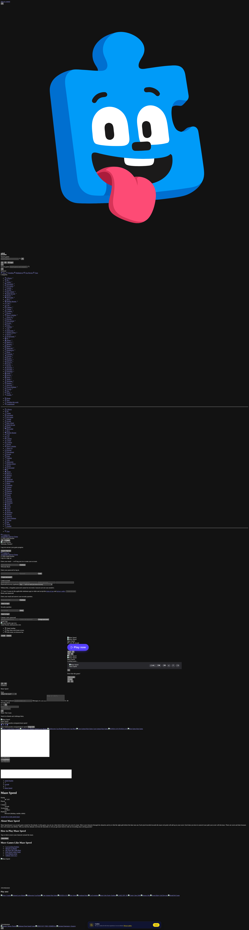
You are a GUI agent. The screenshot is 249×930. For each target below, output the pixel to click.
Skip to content (5, 1)
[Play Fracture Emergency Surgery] (66, 921)
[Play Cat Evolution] (93, 893)
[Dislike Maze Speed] (73, 652)
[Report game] (173, 665)
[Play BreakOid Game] (174, 893)
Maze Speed (8, 788)
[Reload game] (68, 681)
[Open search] (2, 262)
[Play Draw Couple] (6, 893)
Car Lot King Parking (12, 847)
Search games (5, 257)
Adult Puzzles (9, 781)
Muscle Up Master (11, 848)
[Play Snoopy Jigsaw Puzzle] (9, 921)
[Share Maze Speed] (72, 654)
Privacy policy (128, 925)
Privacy (11, 536)
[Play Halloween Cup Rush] (33, 893)
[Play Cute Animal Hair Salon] (49, 893)
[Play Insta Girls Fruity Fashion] (107, 893)
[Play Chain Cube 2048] (134, 893)
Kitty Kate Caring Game (13, 852)
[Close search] (22, 259)
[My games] (5, 262)
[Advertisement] (25, 743)
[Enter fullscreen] (178, 665)
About (3, 536)
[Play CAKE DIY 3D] (122, 893)
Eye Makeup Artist (11, 854)
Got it (156, 925)
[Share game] (169, 665)
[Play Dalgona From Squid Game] (26, 921)
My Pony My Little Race (13, 850)
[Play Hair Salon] (72, 893)
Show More (5, 838)
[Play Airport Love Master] (18, 893)
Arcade (7, 784)
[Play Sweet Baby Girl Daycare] (159, 893)
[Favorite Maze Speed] (68, 654)
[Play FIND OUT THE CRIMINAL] (46, 921)
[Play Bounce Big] (145, 893)
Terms (16, 536)
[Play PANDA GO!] (63, 893)
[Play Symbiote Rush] (82, 893)
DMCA (7, 536)
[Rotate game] (72, 681)
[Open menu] (2, 4)
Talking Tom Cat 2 (11, 855)
